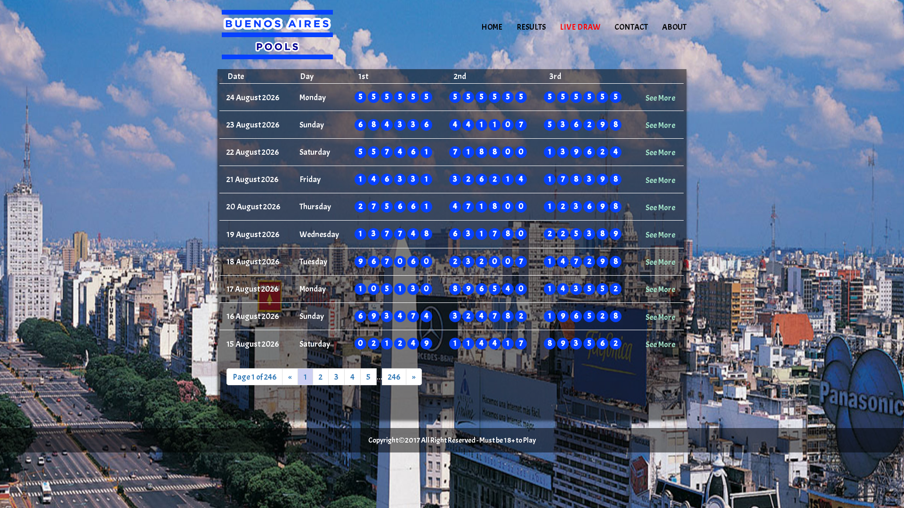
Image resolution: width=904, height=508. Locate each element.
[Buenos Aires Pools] (298, 35)
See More (660, 98)
